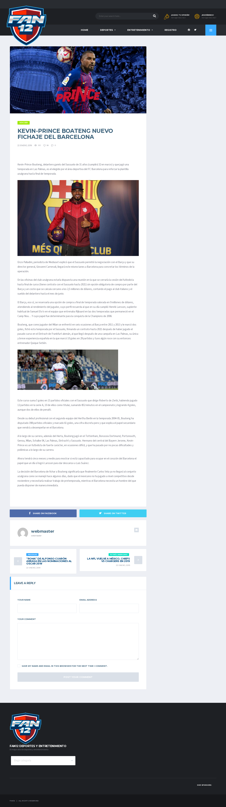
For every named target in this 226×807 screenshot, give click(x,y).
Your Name (24, 600)
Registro (171, 30)
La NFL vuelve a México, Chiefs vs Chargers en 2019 (108, 560)
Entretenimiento (138, 30)
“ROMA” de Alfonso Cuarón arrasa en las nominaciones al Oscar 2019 (49, 561)
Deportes (106, 30)
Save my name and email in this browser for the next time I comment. (65, 666)
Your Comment (26, 619)
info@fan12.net (178, 18)
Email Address (88, 600)
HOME (84, 30)
